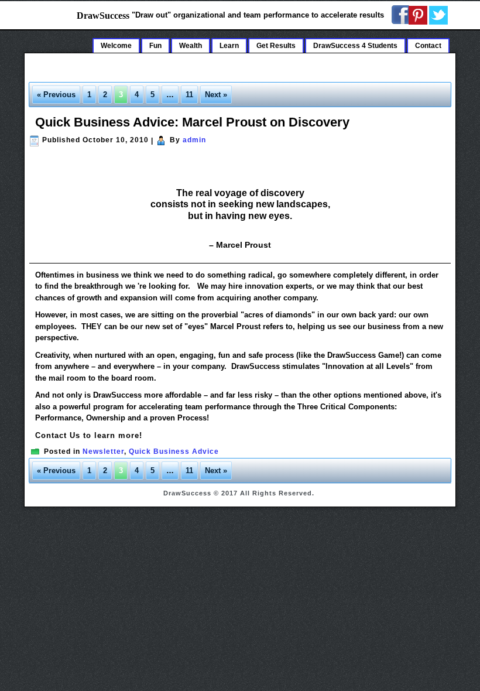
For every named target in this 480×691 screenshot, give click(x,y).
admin (194, 140)
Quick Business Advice (174, 451)
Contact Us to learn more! (88, 435)
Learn (229, 46)
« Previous (56, 94)
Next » (216, 94)
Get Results (276, 46)
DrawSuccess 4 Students (355, 46)
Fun (155, 46)
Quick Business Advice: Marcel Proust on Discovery (192, 122)
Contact (428, 46)
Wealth (190, 46)
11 (189, 94)
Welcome (116, 46)
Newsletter (103, 451)
